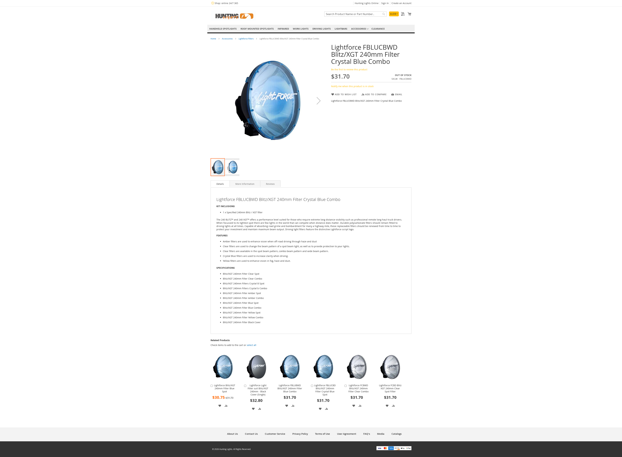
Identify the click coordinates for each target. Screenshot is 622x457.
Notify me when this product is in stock (352, 86)
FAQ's (366, 433)
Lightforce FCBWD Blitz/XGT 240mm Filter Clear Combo (358, 388)
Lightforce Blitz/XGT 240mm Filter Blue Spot (224, 388)
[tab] (220, 183)
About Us (232, 433)
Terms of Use (322, 433)
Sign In (385, 3)
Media (380, 433)
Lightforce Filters (246, 38)
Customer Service (275, 433)
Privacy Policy (300, 433)
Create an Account (401, 3)
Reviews (270, 183)
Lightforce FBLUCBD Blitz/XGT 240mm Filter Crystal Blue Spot (325, 390)
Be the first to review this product (349, 69)
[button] (394, 13)
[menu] (311, 28)
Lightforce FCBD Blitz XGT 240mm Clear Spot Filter (390, 388)
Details (220, 183)
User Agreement (346, 433)
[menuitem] (223, 28)
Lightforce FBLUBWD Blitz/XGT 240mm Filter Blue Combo (289, 388)
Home (214, 38)
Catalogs (397, 433)
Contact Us (251, 433)
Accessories (227, 38)
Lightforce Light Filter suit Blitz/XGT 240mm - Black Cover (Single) (258, 390)
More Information (244, 183)
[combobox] (355, 14)
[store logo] (233, 15)
